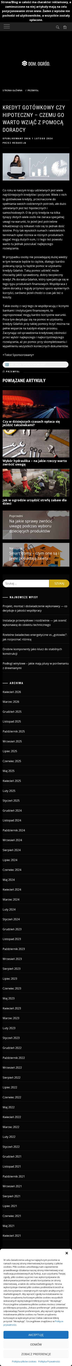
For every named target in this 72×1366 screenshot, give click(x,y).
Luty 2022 (9, 1137)
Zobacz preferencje (36, 1354)
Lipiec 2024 (10, 860)
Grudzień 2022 (12, 1048)
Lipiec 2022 (10, 1087)
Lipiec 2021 (10, 1206)
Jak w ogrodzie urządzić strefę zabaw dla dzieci (35, 502)
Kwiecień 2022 (12, 1117)
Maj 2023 (9, 998)
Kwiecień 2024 (12, 889)
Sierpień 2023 (11, 969)
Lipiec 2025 (10, 751)
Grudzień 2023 (12, 929)
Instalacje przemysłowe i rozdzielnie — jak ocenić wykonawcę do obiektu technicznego (35, 623)
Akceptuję (36, 1335)
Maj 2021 (9, 1226)
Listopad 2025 (12, 721)
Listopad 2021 (12, 1166)
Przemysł (13, 371)
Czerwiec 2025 (12, 761)
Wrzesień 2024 (12, 840)
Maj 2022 (9, 1107)
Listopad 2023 (12, 939)
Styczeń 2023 (11, 1038)
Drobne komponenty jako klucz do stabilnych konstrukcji (32, 651)
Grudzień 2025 (12, 712)
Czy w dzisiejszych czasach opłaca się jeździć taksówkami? (31, 423)
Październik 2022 (14, 1058)
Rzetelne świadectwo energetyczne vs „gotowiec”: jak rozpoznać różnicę (35, 637)
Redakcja (19, 143)
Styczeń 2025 (11, 801)
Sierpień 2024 (11, 850)
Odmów (36, 1344)
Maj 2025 (9, 771)
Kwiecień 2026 (12, 692)
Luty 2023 (9, 1028)
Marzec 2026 (11, 702)
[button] (67, 1253)
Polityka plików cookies (24, 1361)
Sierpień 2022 (11, 1077)
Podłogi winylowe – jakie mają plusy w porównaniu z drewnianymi (36, 666)
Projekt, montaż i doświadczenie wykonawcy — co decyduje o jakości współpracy (35, 608)
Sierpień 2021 (11, 1196)
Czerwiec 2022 (12, 1097)
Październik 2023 (14, 949)
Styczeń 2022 (11, 1147)
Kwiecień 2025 (12, 781)
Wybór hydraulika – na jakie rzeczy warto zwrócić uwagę (35, 462)
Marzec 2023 (11, 1018)
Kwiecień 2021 (12, 1236)
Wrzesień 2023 (12, 959)
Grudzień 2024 (12, 810)
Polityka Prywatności (49, 1361)
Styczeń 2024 (11, 919)
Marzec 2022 (11, 1127)
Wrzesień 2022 (12, 1067)
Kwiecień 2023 (12, 1008)
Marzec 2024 (11, 899)
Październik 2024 (14, 830)
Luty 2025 (9, 791)
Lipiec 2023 (10, 979)
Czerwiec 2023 (12, 988)
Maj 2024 (9, 880)
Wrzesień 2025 (12, 741)
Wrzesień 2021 (12, 1186)
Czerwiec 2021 (12, 1216)
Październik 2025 (14, 731)
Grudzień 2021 (12, 1156)
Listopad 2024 (12, 820)
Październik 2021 (14, 1176)
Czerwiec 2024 (12, 870)
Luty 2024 (9, 909)
